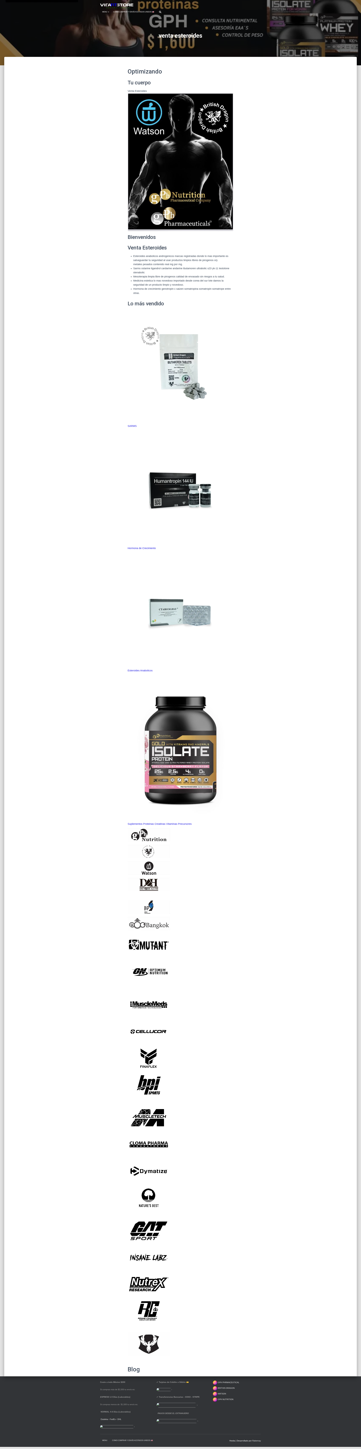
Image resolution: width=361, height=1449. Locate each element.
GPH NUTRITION (225, 1399)
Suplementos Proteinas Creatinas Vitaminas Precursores (160, 823)
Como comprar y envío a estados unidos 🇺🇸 (133, 12)
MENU (105, 12)
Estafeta (104, 1419)
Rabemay (256, 1441)
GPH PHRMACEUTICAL (228, 1382)
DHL (119, 1419)
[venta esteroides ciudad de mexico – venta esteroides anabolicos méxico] (116, 6)
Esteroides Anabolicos (140, 670)
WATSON (221, 1394)
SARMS (132, 426)
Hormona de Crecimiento (142, 548)
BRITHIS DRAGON (226, 1388)
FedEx (113, 1419)
